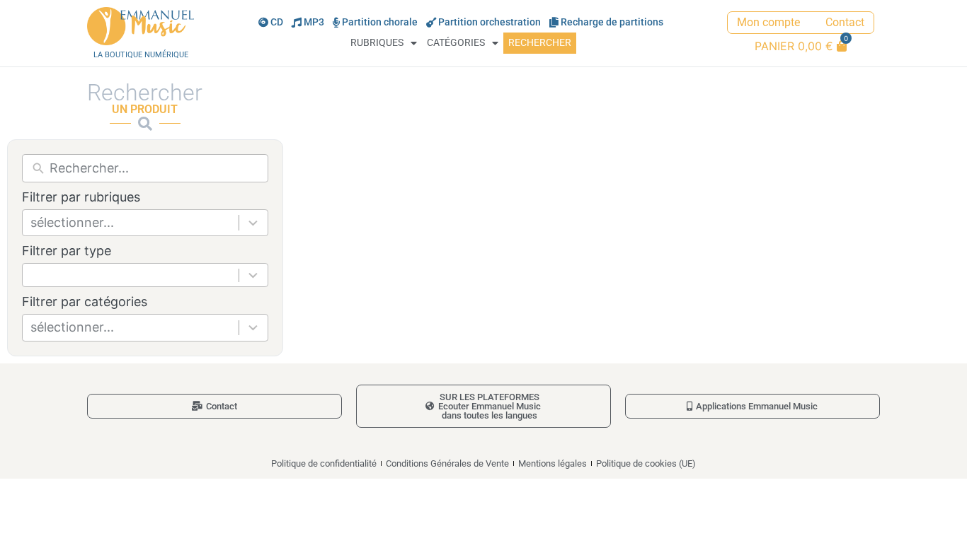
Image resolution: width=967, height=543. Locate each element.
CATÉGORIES (456, 43)
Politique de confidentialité (324, 463)
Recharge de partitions (612, 22)
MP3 (314, 22)
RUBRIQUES (377, 43)
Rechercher (539, 43)
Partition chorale (380, 22)
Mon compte (768, 22)
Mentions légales (552, 463)
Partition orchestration (489, 22)
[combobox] (145, 222)
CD (276, 22)
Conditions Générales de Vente (447, 463)
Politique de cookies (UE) (646, 463)
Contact (844, 22)
